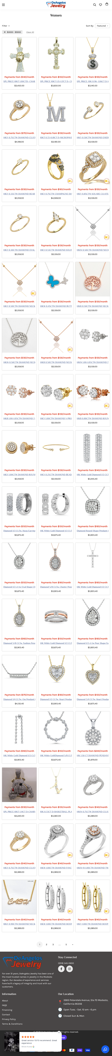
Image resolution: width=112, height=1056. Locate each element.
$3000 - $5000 (14, 32)
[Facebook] (61, 969)
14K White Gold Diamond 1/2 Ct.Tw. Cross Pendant (93, 587)
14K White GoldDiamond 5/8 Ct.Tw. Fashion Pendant (56, 755)
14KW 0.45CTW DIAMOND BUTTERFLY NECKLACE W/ (56, 306)
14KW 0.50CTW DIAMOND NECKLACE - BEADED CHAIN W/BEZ (93, 250)
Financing (7, 1010)
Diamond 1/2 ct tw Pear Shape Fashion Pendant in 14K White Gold (93, 643)
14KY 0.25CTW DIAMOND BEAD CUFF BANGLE (56, 475)
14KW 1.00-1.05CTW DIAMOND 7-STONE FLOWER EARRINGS (93, 362)
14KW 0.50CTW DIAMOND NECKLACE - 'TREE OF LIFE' (19, 362)
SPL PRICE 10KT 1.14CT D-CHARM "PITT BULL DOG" (19, 812)
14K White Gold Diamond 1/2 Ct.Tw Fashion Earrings (19, 755)
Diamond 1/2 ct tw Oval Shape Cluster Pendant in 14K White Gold (19, 587)
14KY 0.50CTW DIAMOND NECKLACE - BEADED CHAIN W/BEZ (19, 306)
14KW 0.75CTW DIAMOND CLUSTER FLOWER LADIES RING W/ (93, 812)
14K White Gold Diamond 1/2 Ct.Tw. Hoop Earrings (93, 475)
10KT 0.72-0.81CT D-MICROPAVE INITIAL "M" (56, 137)
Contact (6, 1014)
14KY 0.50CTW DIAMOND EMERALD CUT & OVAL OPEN (93, 137)
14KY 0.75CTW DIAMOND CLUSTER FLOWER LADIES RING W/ (19, 868)
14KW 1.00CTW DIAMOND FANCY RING (56, 868)
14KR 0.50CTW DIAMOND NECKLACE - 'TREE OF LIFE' (93, 306)
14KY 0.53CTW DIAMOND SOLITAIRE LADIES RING (56, 250)
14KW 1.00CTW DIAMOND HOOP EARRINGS (56, 924)
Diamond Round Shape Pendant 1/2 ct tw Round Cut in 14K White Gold (93, 531)
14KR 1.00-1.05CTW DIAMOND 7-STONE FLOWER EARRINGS (19, 418)
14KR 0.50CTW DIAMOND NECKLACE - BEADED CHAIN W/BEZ (56, 362)
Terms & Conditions (12, 1024)
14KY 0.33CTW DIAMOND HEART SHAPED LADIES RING (19, 194)
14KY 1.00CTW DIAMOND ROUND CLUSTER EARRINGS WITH (19, 475)
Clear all (30, 32)
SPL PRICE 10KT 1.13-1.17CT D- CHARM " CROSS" (56, 81)
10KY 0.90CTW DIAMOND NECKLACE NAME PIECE (19, 924)
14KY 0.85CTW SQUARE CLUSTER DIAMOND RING (93, 194)
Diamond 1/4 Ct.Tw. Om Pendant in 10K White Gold (19, 699)
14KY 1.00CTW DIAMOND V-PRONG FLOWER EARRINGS (56, 418)
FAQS (4, 1005)
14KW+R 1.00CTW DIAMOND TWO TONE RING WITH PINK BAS (93, 868)
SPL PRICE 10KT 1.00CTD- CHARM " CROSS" (19, 81)
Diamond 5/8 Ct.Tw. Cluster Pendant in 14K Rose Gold (56, 587)
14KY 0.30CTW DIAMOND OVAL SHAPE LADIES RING (19, 250)
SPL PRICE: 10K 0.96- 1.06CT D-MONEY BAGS (93, 81)
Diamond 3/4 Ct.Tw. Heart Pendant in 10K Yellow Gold (93, 699)
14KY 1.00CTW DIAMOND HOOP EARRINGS (93, 924)
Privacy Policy (9, 1019)
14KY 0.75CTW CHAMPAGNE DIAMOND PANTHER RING (56, 194)
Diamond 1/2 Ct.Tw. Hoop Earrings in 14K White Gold (19, 531)
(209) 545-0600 (66, 963)
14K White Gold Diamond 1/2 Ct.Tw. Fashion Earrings (56, 531)
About (5, 1000)
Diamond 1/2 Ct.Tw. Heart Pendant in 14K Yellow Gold (56, 699)
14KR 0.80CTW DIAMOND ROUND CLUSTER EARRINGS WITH (93, 418)
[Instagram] (69, 969)
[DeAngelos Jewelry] (56, 4)
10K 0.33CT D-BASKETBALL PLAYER (56, 812)
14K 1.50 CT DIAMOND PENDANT (93, 755)
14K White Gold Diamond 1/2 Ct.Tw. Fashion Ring (56, 643)
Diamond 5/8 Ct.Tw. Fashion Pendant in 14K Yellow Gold (19, 643)
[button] (107, 5)
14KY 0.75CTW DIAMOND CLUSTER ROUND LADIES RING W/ (19, 137)
